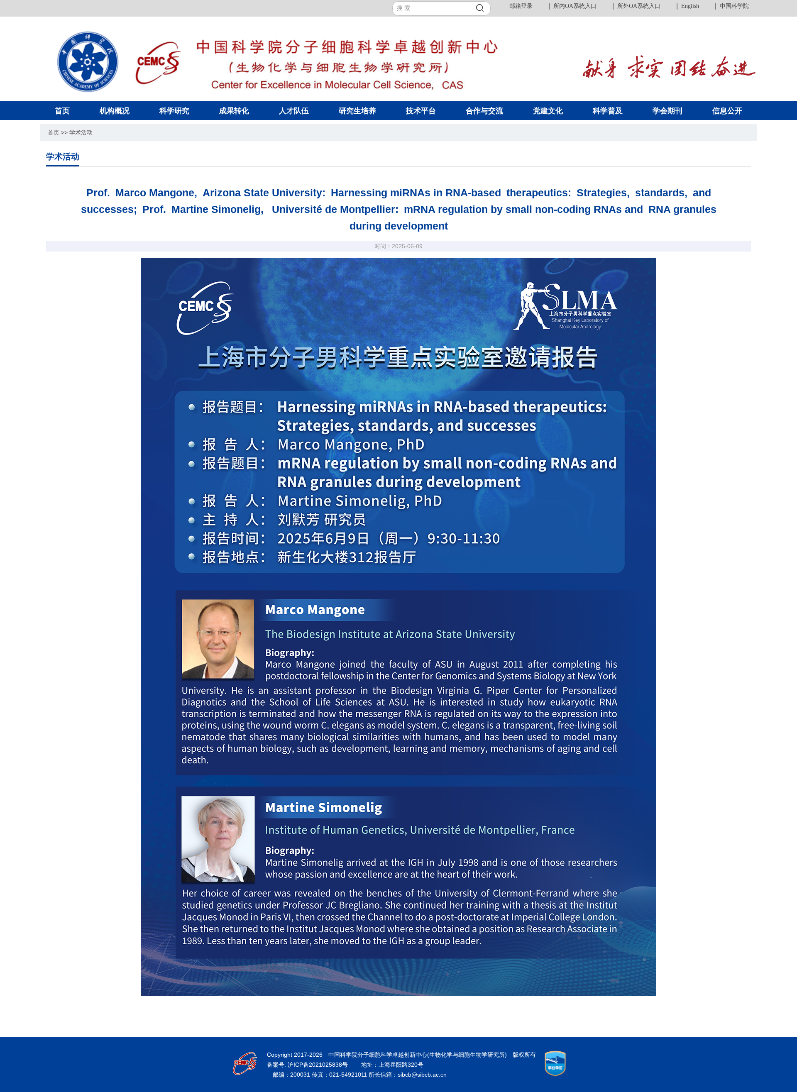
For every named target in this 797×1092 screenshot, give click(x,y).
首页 (53, 132)
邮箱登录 (521, 6)
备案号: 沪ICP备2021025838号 (308, 1064)
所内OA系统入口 (575, 6)
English (690, 6)
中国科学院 (734, 6)
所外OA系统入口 (638, 6)
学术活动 (81, 132)
